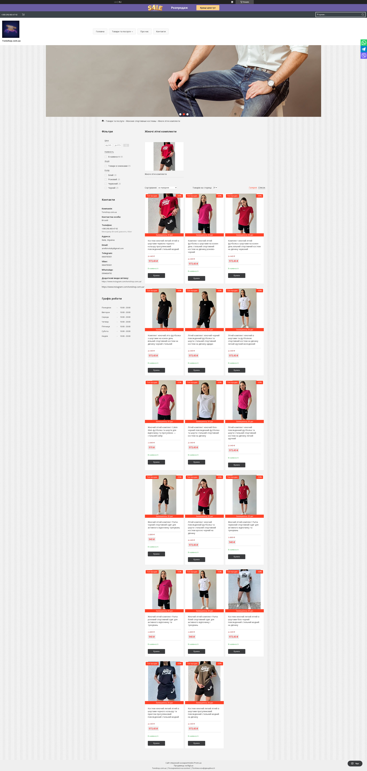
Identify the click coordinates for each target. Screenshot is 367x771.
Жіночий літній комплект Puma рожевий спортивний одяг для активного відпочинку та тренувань (163, 620)
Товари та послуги (121, 31)
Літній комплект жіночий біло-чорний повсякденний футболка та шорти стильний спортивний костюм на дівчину (203, 431)
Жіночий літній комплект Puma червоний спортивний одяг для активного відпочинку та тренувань (243, 526)
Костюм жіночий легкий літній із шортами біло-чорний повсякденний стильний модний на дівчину (243, 620)
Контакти (161, 31)
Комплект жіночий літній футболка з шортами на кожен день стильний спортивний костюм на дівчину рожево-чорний (203, 246)
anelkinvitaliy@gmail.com (113, 248)
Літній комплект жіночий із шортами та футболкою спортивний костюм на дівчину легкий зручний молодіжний (243, 339)
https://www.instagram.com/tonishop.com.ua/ (123, 286)
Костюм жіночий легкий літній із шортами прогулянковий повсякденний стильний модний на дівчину (203, 712)
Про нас (144, 31)
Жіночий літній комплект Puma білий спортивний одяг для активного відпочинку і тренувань (203, 620)
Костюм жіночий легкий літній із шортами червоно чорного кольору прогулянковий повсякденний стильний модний (163, 245)
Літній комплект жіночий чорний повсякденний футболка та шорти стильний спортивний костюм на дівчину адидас (203, 339)
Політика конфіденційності (203, 768)
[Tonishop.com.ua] (10, 29)
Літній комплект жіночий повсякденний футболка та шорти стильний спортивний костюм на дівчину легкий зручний (242, 433)
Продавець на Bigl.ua (183, 765)
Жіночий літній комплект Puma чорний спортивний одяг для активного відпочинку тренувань (164, 525)
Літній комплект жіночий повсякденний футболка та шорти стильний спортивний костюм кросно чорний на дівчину (202, 528)
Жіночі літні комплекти (156, 174)
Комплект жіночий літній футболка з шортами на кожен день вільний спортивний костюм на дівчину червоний (244, 245)
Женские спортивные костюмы (141, 121)
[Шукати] (362, 14)
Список (261, 187)
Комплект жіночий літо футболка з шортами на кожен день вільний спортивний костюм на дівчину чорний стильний (164, 339)
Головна (100, 31)
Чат (357, 763)
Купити (156, 275)
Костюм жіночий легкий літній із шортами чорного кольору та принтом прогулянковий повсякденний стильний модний (163, 712)
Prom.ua (197, 763)
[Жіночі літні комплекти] (164, 156)
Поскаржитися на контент (179, 768)
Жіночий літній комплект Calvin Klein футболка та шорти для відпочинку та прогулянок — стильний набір (163, 431)
